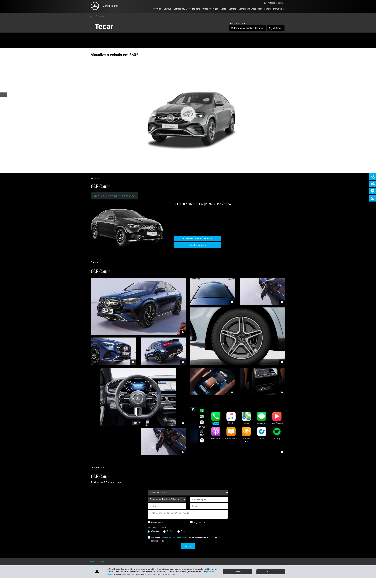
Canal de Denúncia (273, 9)
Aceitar (238, 572)
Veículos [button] (157, 9)
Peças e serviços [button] (210, 9)
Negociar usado (200, 523)
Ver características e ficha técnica (197, 238)
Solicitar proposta (197, 245)
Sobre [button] (223, 9)
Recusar (270, 572)
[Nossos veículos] (372, 184)
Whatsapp (155, 531)
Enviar (188, 546)
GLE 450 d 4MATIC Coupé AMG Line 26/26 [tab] (115, 196)
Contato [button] (232, 9)
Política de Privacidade (171, 538)
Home (91, 16)
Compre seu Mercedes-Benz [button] (187, 9)
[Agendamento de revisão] (372, 176)
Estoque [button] (167, 9)
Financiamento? (157, 523)
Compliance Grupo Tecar (250, 9)
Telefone (170, 531)
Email (183, 531)
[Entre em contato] (372, 191)
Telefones (276, 28)
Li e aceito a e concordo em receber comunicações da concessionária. (184, 539)
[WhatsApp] (372, 198)
